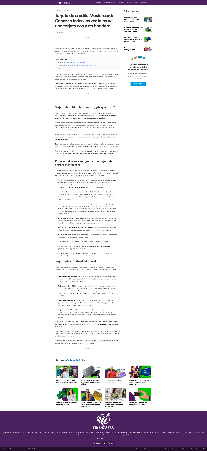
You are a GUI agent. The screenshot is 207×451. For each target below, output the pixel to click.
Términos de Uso (200, 449)
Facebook (96, 443)
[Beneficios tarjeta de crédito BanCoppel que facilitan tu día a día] (140, 377)
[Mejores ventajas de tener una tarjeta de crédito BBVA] (148, 20)
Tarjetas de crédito (109, 2)
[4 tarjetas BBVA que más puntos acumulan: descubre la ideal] (148, 30)
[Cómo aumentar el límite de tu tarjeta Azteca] (67, 399)
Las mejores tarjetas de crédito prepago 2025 (138, 403)
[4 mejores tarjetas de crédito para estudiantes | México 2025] (115, 399)
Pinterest (111, 443)
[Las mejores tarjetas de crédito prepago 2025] (140, 399)
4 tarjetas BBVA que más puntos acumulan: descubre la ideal (133, 29)
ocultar (71, 59)
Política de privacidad (188, 449)
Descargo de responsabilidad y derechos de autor (165, 449)
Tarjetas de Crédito (61, 10)
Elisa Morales (60, 31)
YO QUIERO (138, 83)
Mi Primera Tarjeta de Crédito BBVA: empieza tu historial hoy (133, 39)
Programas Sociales (132, 2)
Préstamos (121, 2)
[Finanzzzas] (64, 2)
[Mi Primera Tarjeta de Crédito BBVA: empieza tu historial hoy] (148, 40)
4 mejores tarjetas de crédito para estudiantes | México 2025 (114, 404)
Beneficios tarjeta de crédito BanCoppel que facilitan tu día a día (140, 382)
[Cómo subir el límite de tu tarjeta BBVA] (148, 50)
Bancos (143, 2)
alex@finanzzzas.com (106, 439)
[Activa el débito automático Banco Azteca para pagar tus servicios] (91, 399)
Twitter (104, 443)
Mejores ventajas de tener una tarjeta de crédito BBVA (131, 19)
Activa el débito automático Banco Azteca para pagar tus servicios (91, 404)
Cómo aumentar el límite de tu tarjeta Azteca (66, 403)
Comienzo (98, 2)
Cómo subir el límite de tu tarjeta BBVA (132, 48)
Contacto (146, 449)
